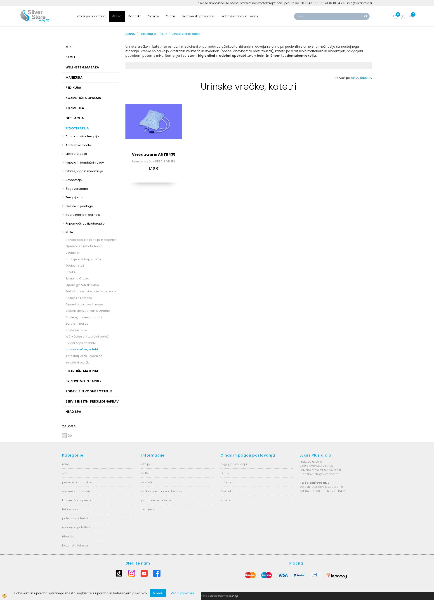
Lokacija (226, 482)
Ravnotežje (74, 180)
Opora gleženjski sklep (82, 285)
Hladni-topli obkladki (81, 343)
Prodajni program (91, 16)
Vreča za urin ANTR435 (153, 154)
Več (153, 124)
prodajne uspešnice (156, 500)
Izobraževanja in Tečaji (239, 16)
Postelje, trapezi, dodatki (84, 317)
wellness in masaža (76, 491)
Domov (130, 34)
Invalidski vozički (78, 362)
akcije (145, 464)
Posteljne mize (76, 330)
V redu (158, 593)
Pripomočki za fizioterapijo (85, 223)
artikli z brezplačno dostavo (161, 491)
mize (65, 464)
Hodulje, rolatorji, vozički (83, 259)
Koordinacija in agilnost (83, 215)
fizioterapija (70, 509)
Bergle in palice (77, 323)
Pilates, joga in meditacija (84, 171)
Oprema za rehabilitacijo (84, 246)
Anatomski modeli (79, 145)
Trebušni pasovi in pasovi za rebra (91, 291)
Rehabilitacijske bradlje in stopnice (91, 240)
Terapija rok (74, 197)
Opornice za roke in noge (84, 304)
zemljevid (148, 509)
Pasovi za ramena (79, 298)
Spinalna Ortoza (77, 278)
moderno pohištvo (76, 527)
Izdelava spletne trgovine (212, 596)
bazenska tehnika (75, 545)
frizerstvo (68, 536)
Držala (70, 272)
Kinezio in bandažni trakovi (85, 162)
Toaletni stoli (75, 265)
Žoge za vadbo (77, 189)
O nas (171, 16)
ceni (353, 78)
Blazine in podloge (79, 206)
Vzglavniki (73, 253)
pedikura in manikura (77, 482)
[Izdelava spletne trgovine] (233, 596)
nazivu (364, 78)
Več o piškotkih (182, 593)
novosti (146, 482)
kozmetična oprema (77, 500)
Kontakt (134, 16)
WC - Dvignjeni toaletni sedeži (87, 336)
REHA (69, 232)
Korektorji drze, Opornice (84, 356)
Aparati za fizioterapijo (82, 136)
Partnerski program (198, 16)
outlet (145, 473)
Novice (153, 16)
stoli (65, 473)
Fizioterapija (148, 34)
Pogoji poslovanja (233, 464)
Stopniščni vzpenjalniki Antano (88, 311)
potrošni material (75, 518)
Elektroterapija (76, 154)
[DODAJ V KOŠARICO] (153, 135)
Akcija (117, 16)
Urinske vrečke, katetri (82, 349)
